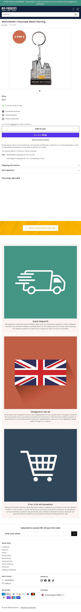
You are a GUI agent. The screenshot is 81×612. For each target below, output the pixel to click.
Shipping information (11, 165)
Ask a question (8, 170)
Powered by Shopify (28, 608)
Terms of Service (7, 564)
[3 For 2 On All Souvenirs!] (40, 465)
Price (4, 96)
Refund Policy (6, 558)
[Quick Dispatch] (40, 282)
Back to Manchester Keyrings (41, 228)
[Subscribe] (74, 533)
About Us (5, 550)
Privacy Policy (6, 555)
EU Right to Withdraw (9, 570)
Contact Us (5, 547)
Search (4, 552)
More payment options (40, 140)
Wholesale (5, 567)
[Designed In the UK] (40, 372)
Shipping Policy (7, 561)
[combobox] (40, 14)
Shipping (13, 124)
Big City (4, 25)
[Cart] (73, 9)
